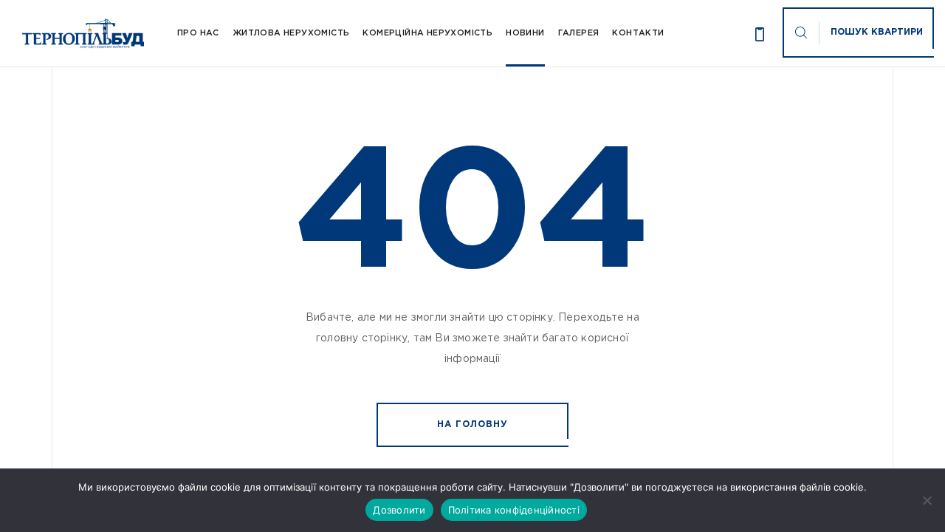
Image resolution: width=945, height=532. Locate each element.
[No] (926, 500)
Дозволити (399, 510)
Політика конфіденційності (514, 510)
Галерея (578, 33)
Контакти (638, 33)
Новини (525, 33)
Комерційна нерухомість (427, 33)
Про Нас (198, 33)
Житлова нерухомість (291, 33)
